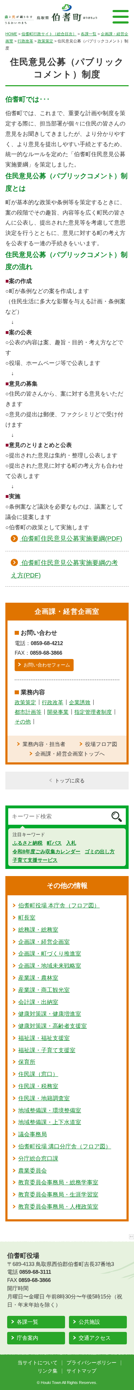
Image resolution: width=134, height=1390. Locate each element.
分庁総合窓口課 (38, 1158)
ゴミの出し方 (100, 851)
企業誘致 (79, 702)
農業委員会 (32, 1171)
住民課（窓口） (38, 1074)
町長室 (26, 918)
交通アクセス (95, 1338)
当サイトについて (38, 1362)
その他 (23, 721)
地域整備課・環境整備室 (49, 1110)
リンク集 (48, 1371)
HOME (11, 34)
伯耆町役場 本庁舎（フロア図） (59, 905)
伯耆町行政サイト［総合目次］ (48, 34)
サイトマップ (81, 1371)
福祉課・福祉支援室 (44, 1038)
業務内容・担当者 (44, 744)
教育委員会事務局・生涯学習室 (58, 1194)
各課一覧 (88, 34)
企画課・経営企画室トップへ (70, 754)
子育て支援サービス (35, 860)
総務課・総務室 (38, 930)
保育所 (26, 1062)
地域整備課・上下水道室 (49, 1122)
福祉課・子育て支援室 (46, 1050)
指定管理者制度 (93, 712)
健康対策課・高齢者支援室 (52, 1026)
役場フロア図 (101, 744)
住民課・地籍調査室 (44, 1098)
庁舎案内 (27, 1338)
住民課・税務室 (38, 1086)
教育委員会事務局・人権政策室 (58, 1207)
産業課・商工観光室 (44, 990)
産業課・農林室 (38, 978)
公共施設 (89, 1322)
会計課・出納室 (38, 1002)
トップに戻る (70, 780)
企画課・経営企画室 (44, 942)
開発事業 (58, 712)
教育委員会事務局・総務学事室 (58, 1182)
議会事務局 (32, 1134)
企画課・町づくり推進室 (49, 954)
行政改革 (25, 41)
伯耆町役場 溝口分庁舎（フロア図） (64, 1146)
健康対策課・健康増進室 (49, 1014)
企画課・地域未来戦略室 (49, 966)
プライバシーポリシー (91, 1362)
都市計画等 (28, 712)
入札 (71, 843)
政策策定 (45, 41)
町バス (54, 843)
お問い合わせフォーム (47, 665)
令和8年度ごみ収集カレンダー (46, 851)
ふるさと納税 (28, 843)
